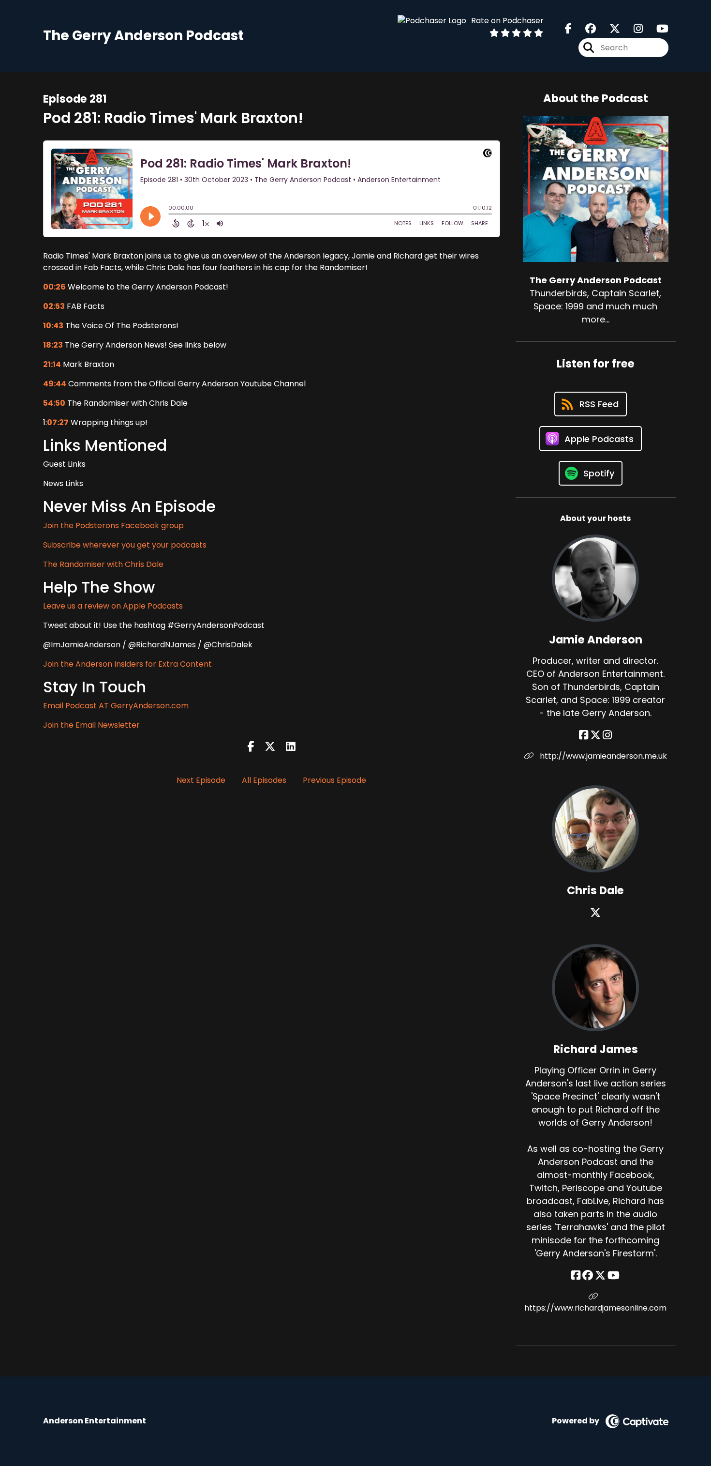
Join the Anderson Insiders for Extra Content (127, 664)
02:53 (54, 306)
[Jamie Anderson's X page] (595, 735)
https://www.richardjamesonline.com (595, 1307)
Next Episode (201, 780)
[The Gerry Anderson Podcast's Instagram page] (632, 28)
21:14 (52, 364)
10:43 (53, 325)
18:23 (53, 345)
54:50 (54, 403)
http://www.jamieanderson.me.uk (602, 756)
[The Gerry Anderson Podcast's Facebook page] (568, 28)
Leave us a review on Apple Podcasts (113, 605)
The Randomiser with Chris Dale (103, 564)
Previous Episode (334, 780)
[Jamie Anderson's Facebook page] (583, 735)
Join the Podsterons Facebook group (113, 525)
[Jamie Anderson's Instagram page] (607, 735)
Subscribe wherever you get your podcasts (125, 544)
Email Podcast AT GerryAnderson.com (116, 705)
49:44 (54, 383)
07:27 (58, 422)
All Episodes (264, 780)
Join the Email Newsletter (91, 725)
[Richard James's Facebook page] (575, 1275)
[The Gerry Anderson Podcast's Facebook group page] (585, 28)
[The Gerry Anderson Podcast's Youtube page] (656, 28)
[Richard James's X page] (600, 1275)
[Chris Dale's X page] (595, 912)
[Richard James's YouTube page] (613, 1275)
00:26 (54, 286)
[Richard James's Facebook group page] (587, 1275)
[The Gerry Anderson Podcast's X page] (609, 28)
